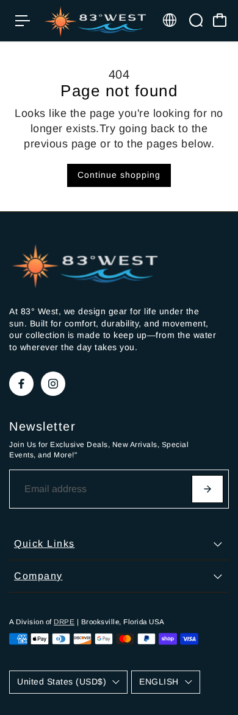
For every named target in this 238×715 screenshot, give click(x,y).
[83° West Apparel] (95, 20)
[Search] (196, 20)
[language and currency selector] (169, 20)
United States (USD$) (61, 681)
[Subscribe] (207, 489)
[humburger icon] (22, 20)
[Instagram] (53, 384)
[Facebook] (21, 384)
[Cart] (220, 20)
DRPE (64, 621)
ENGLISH (159, 681)
